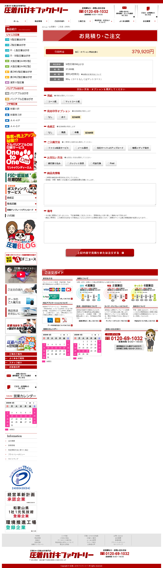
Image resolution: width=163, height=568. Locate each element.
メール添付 (83, 148)
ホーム (44, 27)
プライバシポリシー (118, 542)
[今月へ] (64, 334)
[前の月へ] (60, 334)
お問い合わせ (118, 536)
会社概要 (11, 441)
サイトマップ (13, 459)
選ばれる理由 (64, 544)
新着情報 (11, 445)
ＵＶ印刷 (64, 536)
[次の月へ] (68, 334)
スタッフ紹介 (91, 542)
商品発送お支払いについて (64, 542)
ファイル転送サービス (58, 148)
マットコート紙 (72, 101)
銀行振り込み (54, 163)
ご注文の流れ (64, 538)
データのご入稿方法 (64, 540)
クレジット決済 (77, 163)
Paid (112, 163)
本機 (76, 132)
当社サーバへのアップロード (110, 148)
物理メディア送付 (140, 148)
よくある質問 (91, 540)
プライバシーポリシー (16, 454)
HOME (37, 536)
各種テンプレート (37, 544)
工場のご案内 (91, 538)
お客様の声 (91, 544)
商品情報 (38, 538)
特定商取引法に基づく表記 (18, 450)
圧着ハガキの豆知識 (91, 536)
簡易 (63, 132)
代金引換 (97, 163)
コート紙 (52, 101)
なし (50, 117)
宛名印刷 (38, 542)
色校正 (37, 540)
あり (63, 117)
